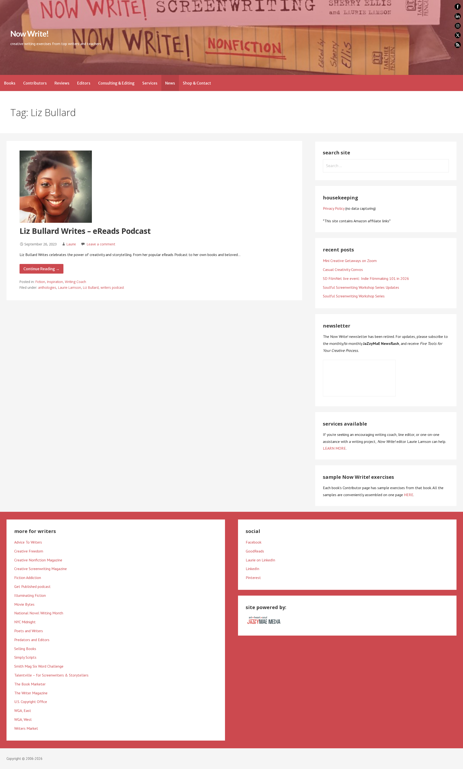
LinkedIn (252, 568)
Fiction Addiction (27, 577)
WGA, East (22, 710)
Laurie (71, 244)
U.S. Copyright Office (30, 701)
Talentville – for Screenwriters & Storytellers (51, 675)
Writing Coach (75, 281)
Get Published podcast (32, 586)
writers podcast (112, 287)
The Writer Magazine (31, 692)
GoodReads (255, 551)
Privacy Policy (333, 208)
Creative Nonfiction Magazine (38, 560)
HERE (408, 494)
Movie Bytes (24, 604)
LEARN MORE (334, 448)
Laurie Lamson (69, 287)
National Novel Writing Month (38, 613)
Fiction (40, 281)
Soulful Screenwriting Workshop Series (354, 296)
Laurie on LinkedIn (260, 560)
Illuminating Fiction (30, 595)
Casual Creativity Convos (343, 269)
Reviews (61, 83)
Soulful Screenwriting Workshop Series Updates (361, 287)
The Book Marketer (30, 684)
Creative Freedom (28, 551)
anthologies (47, 287)
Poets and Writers (28, 630)
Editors (83, 83)
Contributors (35, 83)
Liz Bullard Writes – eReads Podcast (85, 231)
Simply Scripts (25, 657)
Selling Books (25, 648)
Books (9, 83)
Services (149, 83)
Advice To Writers (28, 542)
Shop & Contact (197, 83)
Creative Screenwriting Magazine (40, 568)
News (170, 83)
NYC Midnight (25, 621)
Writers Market (26, 728)
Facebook (253, 542)
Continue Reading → (41, 268)
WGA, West (23, 719)
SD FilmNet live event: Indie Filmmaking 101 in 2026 (366, 278)
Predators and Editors (31, 639)
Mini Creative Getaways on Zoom (350, 260)
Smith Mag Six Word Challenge (38, 666)
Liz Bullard (91, 287)
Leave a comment (101, 244)
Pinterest (253, 577)
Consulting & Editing (116, 83)
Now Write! (29, 33)
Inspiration (55, 281)
